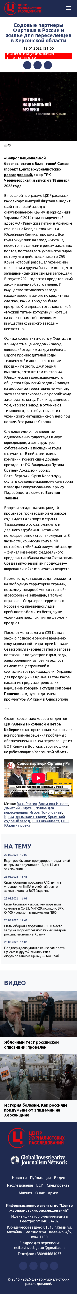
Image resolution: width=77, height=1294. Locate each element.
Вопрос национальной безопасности (30, 56)
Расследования (20, 1185)
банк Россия (27, 804)
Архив (53, 1193)
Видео (15, 982)
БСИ (40, 1185)
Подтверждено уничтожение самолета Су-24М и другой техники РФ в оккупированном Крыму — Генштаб (34, 952)
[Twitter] (37, 65)
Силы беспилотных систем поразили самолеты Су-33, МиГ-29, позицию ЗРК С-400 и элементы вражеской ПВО (34, 908)
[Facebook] (27, 65)
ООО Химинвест (45, 821)
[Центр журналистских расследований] (23, 8)
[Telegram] (48, 65)
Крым (9, 817)
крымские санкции (30, 817)
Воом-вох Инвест (53, 804)
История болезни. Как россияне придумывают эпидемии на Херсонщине (36, 1110)
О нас (40, 1193)
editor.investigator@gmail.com (39, 1247)
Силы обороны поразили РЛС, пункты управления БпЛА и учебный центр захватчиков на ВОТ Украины (33, 886)
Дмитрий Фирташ (19, 808)
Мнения (25, 1193)
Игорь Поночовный (45, 812)
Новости (19, 1178)
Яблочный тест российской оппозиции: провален (31, 1044)
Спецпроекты (58, 1185)
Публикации (40, 1178)
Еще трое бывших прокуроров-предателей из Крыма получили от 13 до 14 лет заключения (37, 865)
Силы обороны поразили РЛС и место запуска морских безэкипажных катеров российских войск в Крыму (35, 930)
